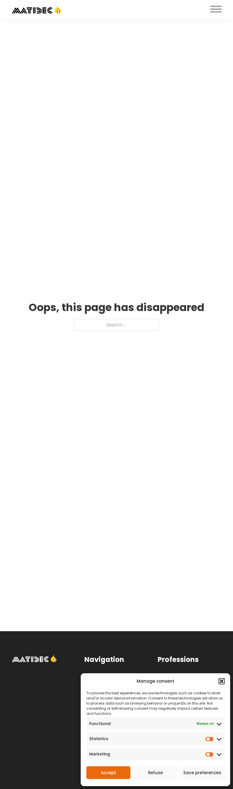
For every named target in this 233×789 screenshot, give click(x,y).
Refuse (155, 773)
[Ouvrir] (216, 9)
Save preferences (202, 773)
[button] (221, 681)
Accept (108, 773)
